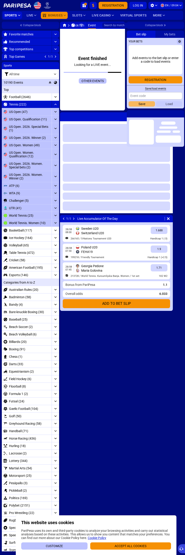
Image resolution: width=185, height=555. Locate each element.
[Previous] (14, 218)
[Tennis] (24, 25)
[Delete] (120, 218)
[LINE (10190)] (15, 25)
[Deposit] (93, 5)
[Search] (121, 25)
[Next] (24, 218)
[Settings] (153, 5)
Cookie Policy (97, 538)
